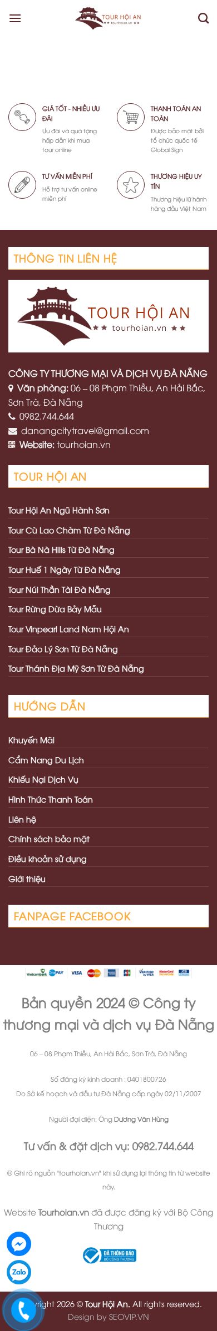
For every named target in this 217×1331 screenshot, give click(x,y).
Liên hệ (22, 819)
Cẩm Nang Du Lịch (46, 759)
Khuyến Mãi (31, 739)
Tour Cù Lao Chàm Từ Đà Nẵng (69, 530)
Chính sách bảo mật (49, 838)
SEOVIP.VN (129, 1316)
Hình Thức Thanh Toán (50, 799)
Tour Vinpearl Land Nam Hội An (68, 628)
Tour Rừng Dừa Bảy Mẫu (55, 608)
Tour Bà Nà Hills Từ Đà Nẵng (61, 549)
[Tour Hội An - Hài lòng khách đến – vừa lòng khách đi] (110, 18)
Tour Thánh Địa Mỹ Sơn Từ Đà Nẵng (76, 668)
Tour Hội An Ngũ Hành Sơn (59, 510)
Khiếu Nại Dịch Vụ (43, 779)
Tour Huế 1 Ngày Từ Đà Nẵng (64, 569)
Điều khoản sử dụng (47, 858)
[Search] (203, 18)
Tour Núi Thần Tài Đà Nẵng (59, 589)
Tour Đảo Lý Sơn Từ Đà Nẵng (63, 648)
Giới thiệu (27, 878)
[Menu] (15, 18)
